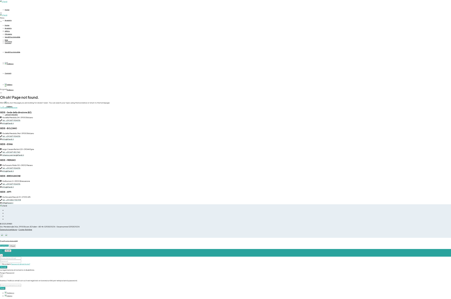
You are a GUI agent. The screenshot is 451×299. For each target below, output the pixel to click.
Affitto (7, 31)
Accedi (3, 267)
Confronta (4, 246)
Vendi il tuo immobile (12, 52)
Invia (2, 288)
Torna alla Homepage (8, 107)
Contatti (8, 73)
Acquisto (8, 20)
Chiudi (12, 246)
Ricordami (6, 264)
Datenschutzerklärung (8, 230)
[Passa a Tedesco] (9, 90)
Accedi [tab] (8, 251)
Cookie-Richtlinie (25, 230)
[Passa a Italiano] (8, 296)
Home (7, 10)
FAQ (6, 40)
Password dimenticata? (20, 264)
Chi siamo (8, 34)
